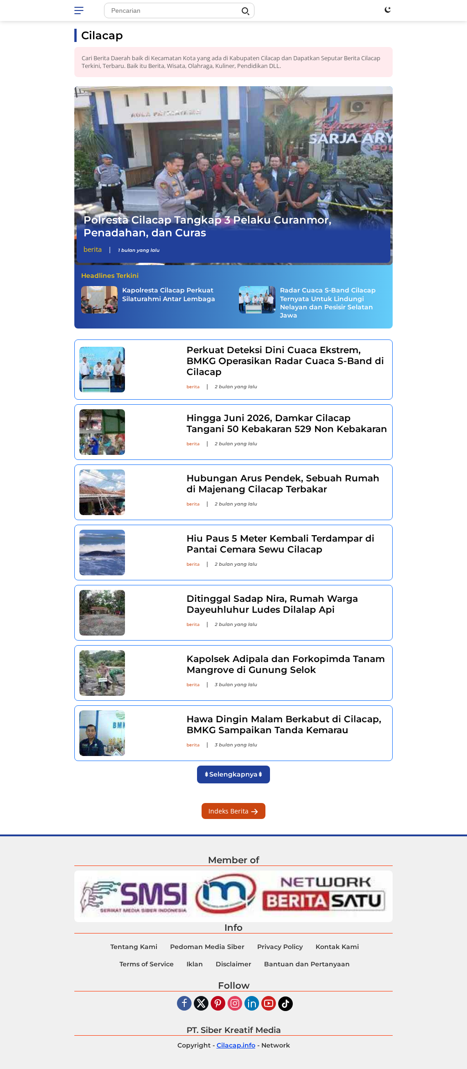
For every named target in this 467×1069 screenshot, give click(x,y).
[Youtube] (268, 1004)
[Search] (245, 11)
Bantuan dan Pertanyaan (307, 964)
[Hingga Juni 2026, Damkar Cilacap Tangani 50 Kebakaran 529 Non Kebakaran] (127, 432)
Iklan (195, 964)
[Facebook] (184, 1004)
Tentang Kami (133, 947)
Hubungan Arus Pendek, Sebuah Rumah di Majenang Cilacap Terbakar (283, 484)
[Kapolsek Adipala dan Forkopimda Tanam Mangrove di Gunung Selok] (127, 673)
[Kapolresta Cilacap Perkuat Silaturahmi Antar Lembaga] (99, 299)
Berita (92, 249)
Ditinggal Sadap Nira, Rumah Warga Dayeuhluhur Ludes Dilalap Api (272, 604)
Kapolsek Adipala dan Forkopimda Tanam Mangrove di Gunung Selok (286, 664)
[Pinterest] (218, 1004)
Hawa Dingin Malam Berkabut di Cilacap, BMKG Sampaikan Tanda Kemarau (284, 724)
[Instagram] (235, 1004)
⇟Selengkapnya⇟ (233, 774)
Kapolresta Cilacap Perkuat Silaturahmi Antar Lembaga (168, 294)
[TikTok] (285, 1003)
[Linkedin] (251, 1004)
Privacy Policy (280, 947)
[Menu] (80, 10)
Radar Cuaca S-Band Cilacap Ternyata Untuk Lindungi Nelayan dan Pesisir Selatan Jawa (328, 302)
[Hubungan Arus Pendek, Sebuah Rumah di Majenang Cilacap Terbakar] (127, 492)
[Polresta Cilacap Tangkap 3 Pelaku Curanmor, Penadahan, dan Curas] (233, 176)
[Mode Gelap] (388, 9)
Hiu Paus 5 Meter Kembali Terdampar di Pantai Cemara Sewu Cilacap (280, 544)
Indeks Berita (229, 811)
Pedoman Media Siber (207, 947)
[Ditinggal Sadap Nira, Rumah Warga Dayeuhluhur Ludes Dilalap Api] (127, 613)
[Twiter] (201, 1004)
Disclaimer (233, 964)
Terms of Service (146, 964)
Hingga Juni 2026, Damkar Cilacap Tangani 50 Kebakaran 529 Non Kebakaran (287, 423)
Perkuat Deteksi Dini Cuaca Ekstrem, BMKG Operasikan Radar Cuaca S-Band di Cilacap (285, 360)
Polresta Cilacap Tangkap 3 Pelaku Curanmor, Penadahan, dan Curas (207, 226)
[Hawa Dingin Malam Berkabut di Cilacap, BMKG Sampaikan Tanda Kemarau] (127, 733)
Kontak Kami (337, 947)
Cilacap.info (236, 1045)
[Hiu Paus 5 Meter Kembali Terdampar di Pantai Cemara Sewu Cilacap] (127, 552)
